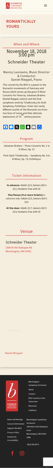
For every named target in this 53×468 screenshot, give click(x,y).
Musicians (33, 406)
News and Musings (15, 419)
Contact (32, 394)
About (31, 389)
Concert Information (15, 424)
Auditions (32, 410)
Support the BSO (14, 428)
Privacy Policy (13, 432)
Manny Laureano (15, 72)
